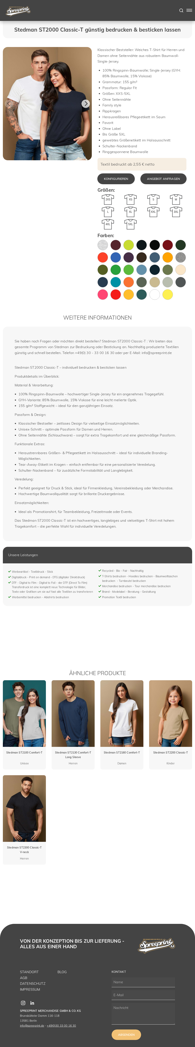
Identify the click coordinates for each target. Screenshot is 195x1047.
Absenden (126, 1035)
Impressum (30, 989)
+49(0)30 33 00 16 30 (61, 1025)
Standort (29, 972)
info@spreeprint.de (32, 1025)
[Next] (86, 104)
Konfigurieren (116, 179)
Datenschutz (33, 983)
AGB (23, 978)
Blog (62, 972)
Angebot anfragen (163, 179)
